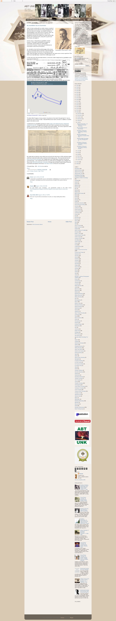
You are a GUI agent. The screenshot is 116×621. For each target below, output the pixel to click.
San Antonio (77, 335)
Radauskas (77, 325)
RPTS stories (77, 333)
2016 (77, 103)
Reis (76, 327)
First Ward (77, 239)
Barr (76, 188)
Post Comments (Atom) (38, 224)
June (78, 150)
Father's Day (77, 236)
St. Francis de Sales (79, 363)
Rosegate (77, 332)
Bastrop (76, 190)
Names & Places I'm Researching (56, 19)
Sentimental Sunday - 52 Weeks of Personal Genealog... (82, 125)
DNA (76, 223)
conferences (77, 207)
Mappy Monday (78, 285)
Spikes (76, 355)
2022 (77, 92)
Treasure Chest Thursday (80, 391)
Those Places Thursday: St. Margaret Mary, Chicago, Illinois (83, 499)
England (76, 228)
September (79, 118)
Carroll (76, 198)
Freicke (76, 248)
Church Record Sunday (80, 204)
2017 (77, 101)
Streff (76, 368)
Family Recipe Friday (79, 235)
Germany (77, 255)
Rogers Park (77, 330)
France (76, 243)
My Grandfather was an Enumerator (36, 25)
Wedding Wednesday (79, 400)
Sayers (76, 339)
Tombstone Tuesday (79, 388)
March (78, 156)
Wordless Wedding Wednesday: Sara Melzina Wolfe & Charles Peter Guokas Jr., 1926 (84, 487)
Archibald (77, 180)
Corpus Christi (78, 211)
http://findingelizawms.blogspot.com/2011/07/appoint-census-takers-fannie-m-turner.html (49, 189)
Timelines (69, 19)
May (78, 152)
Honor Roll (77, 266)
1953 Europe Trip (78, 173)
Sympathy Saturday (79, 376)
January (79, 159)
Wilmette (76, 402)
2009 (77, 163)
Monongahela (78, 300)
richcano (62, 617)
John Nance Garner (48, 163)
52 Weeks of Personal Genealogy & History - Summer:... (82, 143)
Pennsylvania (77, 320)
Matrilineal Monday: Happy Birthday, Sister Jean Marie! (84, 509)
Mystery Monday (78, 306)
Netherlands (77, 308)
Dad (76, 215)
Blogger (71, 617)
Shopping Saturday (79, 346)
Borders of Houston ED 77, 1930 (35, 115)
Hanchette (77, 263)
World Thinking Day (79, 408)
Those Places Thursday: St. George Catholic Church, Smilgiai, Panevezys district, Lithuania (84, 558)
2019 (77, 97)
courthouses (77, 212)
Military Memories (78, 295)
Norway (76, 309)
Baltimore (77, 185)
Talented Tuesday (78, 378)
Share (28, 168)
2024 (77, 88)
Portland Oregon (78, 324)
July (78, 122)
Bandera (76, 186)
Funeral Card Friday (79, 252)
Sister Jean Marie (78, 349)
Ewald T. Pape (78, 233)
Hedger (76, 265)
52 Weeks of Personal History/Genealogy (79, 176)
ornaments (77, 314)
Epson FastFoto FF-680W (80, 230)
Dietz (76, 222)
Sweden (76, 373)
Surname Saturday (79, 371)
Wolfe (76, 405)
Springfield (77, 359)
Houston (36, 171)
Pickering (77, 322)
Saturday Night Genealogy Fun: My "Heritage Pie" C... (82, 139)
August (79, 120)
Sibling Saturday (78, 347)
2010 (77, 161)
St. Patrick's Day (78, 365)
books (76, 196)
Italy (76, 273)
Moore (76, 301)
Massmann (77, 290)
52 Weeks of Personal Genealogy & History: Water (82, 131)
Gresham (77, 260)
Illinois (76, 270)
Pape (76, 316)
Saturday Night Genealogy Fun (81, 337)
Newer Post (30, 221)
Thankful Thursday (79, 383)
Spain (76, 354)
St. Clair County (78, 362)
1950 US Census (78, 171)
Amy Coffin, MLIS (34, 194)
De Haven (77, 217)
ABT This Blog (35, 19)
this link (78, 58)
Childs (76, 201)
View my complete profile (80, 479)
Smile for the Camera (79, 350)
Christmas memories (79, 202)
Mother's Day (77, 303)
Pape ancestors (78, 317)
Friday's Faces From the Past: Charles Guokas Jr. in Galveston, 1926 (84, 580)
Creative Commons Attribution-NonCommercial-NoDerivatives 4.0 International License (81, 79)
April (78, 154)
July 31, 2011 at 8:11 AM (38, 177)
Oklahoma (77, 311)
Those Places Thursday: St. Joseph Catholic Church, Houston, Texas (84, 545)
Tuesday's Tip (78, 392)
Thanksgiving (77, 384)
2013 (77, 108)
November (79, 115)
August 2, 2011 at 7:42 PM (44, 194)
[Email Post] (50, 169)
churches (77, 206)
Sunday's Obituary (79, 370)
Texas (42, 171)
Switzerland (77, 375)
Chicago (76, 199)
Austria (76, 183)
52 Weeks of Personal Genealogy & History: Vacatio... (82, 147)
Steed (76, 367)
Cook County (77, 209)
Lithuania (77, 282)
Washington (77, 399)
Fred (76, 244)
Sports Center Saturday (80, 357)
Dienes (76, 220)
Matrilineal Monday (79, 293)
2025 (77, 87)
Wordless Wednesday (79, 407)
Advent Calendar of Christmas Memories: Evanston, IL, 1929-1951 (84, 532)
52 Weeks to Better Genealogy (81, 177)
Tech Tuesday (78, 379)
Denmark (77, 219)
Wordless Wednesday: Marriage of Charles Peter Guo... (83, 135)
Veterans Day (77, 396)
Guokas (31, 171)
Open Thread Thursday (80, 312)
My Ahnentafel (44, 19)
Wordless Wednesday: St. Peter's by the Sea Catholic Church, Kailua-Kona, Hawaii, (84, 521)
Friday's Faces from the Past (81, 249)
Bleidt (76, 194)
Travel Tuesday (78, 389)
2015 (77, 104)
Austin (76, 182)
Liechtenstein (77, 280)
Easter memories (78, 227)
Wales (76, 397)
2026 (77, 85)
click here (40, 166)
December (79, 113)
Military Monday (78, 296)
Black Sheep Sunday (79, 193)
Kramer (76, 279)
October (79, 117)
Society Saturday (78, 352)
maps (39, 171)
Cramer (76, 214)
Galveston (77, 253)
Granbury (77, 258)
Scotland (76, 341)
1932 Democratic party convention (39, 162)
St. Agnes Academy (79, 360)
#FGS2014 (77, 168)
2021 (77, 94)
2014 (77, 106)
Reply (31, 181)
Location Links (76, 19)
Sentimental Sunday (79, 342)
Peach (76, 319)
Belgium (76, 191)
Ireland (76, 271)
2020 (77, 95)
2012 (77, 110)
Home (28, 19)
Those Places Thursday (80, 386)
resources (77, 329)
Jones (76, 274)
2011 (77, 111)
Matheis (76, 291)
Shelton (76, 344)
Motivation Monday (79, 304)
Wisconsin (77, 404)
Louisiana (77, 283)
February (79, 157)
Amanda (32, 186)
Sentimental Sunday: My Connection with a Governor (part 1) (84, 591)
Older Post (69, 221)
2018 (77, 99)
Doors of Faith (78, 225)
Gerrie (76, 257)
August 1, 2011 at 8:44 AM (41, 186)
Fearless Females (78, 238)
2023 (77, 90)
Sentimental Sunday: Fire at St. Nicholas (84, 569)
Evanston (77, 231)
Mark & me (77, 288)
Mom (76, 298)
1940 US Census (78, 170)
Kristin (31, 177)
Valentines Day (78, 394)
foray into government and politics (34, 159)
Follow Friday (77, 241)
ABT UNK (29, 6)
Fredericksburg (78, 246)
